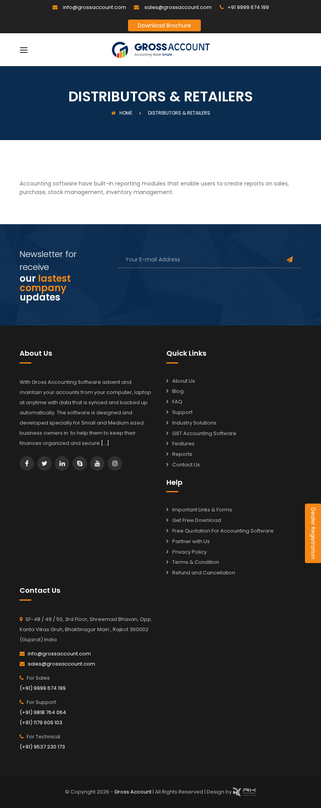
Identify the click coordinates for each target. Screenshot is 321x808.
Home (125, 113)
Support (182, 412)
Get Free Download (196, 520)
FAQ (177, 401)
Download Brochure (164, 25)
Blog (178, 391)
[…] (105, 443)
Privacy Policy (189, 552)
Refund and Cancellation (203, 572)
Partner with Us (191, 541)
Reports (182, 454)
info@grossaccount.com (94, 7)
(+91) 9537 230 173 (42, 746)
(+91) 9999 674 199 (43, 688)
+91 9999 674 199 (248, 7)
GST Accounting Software (204, 433)
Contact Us (186, 464)
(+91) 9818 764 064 (43, 712)
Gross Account (133, 791)
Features (183, 443)
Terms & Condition (195, 562)
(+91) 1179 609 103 (41, 722)
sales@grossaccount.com (178, 7)
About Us (183, 381)
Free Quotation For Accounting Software (223, 530)
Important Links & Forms (202, 509)
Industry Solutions (194, 422)
